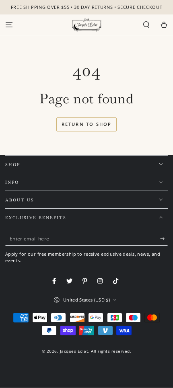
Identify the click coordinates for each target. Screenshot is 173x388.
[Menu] (9, 25)
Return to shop (87, 124)
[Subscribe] (164, 238)
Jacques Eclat (74, 351)
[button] (146, 25)
